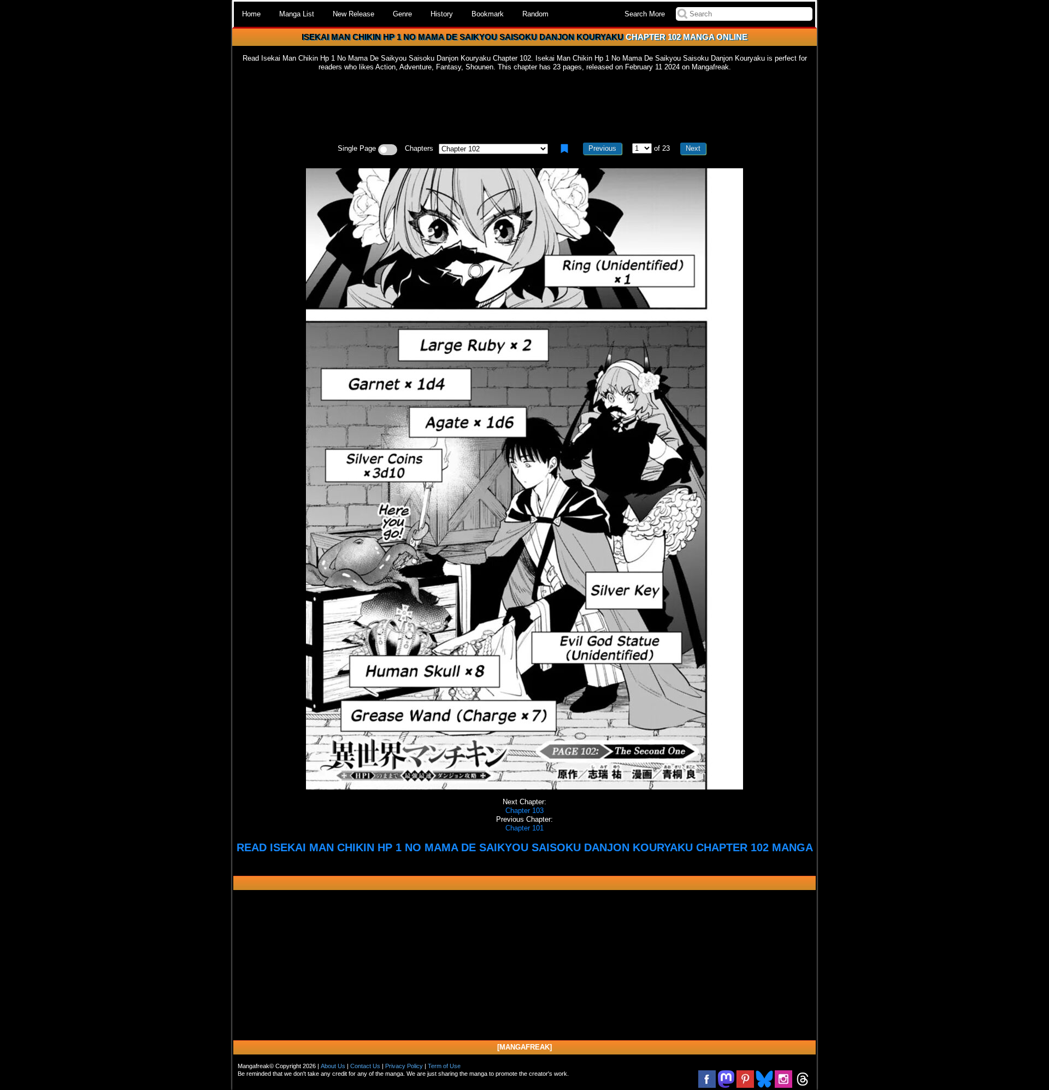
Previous (602, 148)
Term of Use (444, 1066)
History (442, 14)
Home (251, 14)
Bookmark (488, 14)
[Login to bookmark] (564, 148)
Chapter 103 (524, 810)
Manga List (296, 14)
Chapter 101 (524, 828)
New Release (353, 14)
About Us (333, 1066)
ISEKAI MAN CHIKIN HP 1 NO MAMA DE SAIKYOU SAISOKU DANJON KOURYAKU (462, 37)
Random (535, 14)
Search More (644, 14)
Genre (402, 14)
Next (693, 148)
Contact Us (365, 1066)
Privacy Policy (404, 1066)
